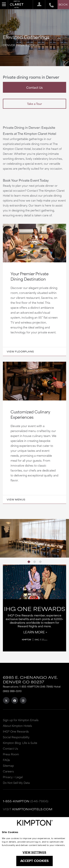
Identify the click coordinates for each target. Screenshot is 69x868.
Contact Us (34, 87)
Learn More (34, 631)
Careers (8, 771)
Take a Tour (34, 103)
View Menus (16, 499)
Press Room (11, 754)
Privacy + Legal (13, 777)
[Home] (16, 5)
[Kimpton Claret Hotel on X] (6, 700)
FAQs (6, 760)
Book (63, 4)
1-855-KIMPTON (16, 801)
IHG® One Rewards (16, 731)
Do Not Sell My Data (16, 782)
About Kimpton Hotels (17, 725)
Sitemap (8, 765)
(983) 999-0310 (12, 691)
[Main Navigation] (4, 4)
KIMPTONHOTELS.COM (32, 809)
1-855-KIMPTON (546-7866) (36, 686)
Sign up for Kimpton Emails (21, 720)
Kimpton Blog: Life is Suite (20, 743)
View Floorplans (20, 351)
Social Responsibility (16, 737)
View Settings (34, 852)
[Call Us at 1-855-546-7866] (49, 4)
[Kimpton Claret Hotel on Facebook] (14, 700)
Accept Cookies (34, 860)
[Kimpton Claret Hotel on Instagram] (23, 700)
